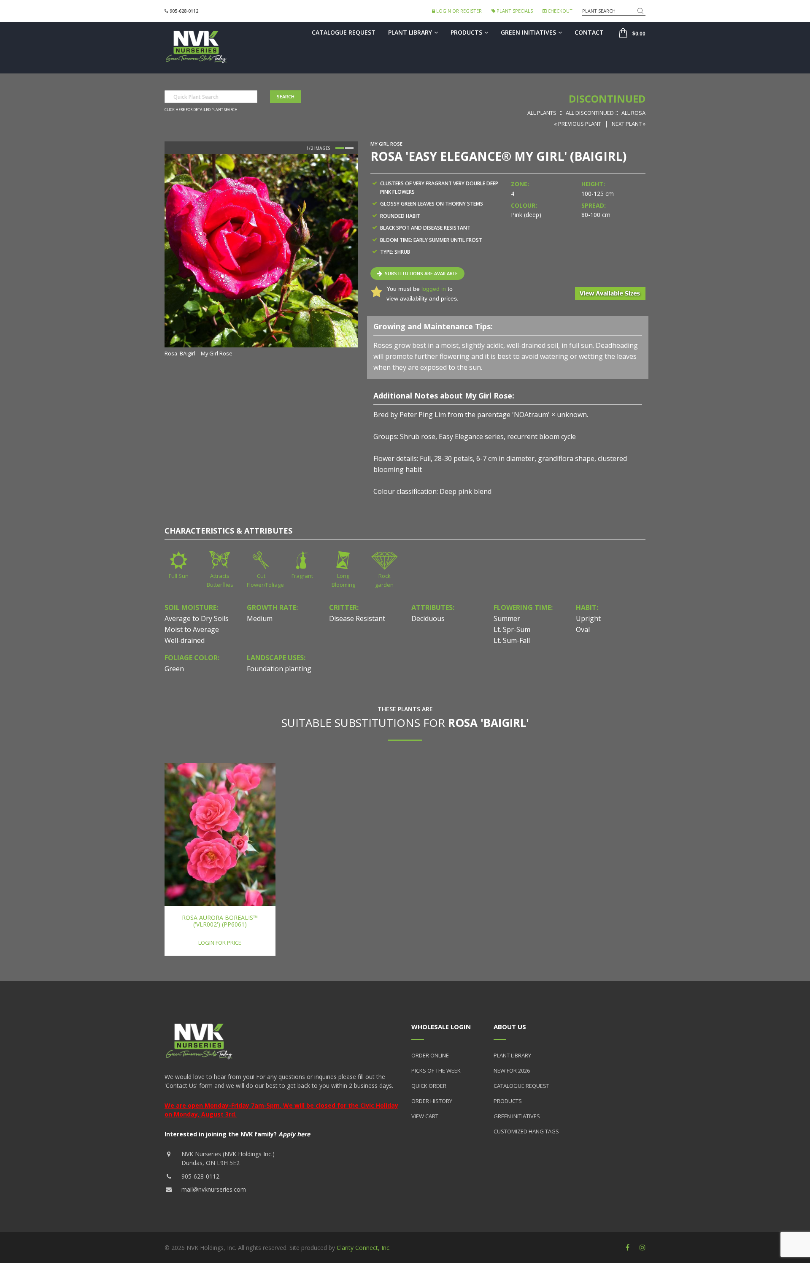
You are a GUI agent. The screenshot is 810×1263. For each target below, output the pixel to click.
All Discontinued (590, 113)
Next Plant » (628, 123)
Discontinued (607, 99)
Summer (507, 618)
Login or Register (458, 11)
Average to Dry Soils (197, 618)
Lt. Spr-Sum (512, 629)
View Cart (424, 1116)
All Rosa (633, 113)
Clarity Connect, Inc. (364, 1248)
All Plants (541, 113)
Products (466, 32)
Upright (588, 618)
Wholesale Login (441, 1026)
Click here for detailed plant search (201, 109)
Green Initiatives (528, 32)
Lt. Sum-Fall (512, 640)
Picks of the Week (436, 1070)
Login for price (219, 942)
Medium (260, 618)
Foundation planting (279, 668)
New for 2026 (512, 1070)
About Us (510, 1026)
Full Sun (179, 576)
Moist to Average (192, 629)
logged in (433, 288)
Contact (589, 32)
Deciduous (428, 618)
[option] (261, 256)
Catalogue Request (343, 32)
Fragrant (302, 576)
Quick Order (428, 1086)
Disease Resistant (357, 618)
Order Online (430, 1055)
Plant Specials (514, 11)
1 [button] (339, 148)
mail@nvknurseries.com (213, 1189)
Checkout (559, 11)
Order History (431, 1101)
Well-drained (185, 640)
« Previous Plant (577, 123)
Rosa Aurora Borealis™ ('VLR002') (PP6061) (220, 920)
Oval (583, 629)
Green (174, 668)
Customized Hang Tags (526, 1131)
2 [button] (349, 148)
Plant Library (410, 32)
